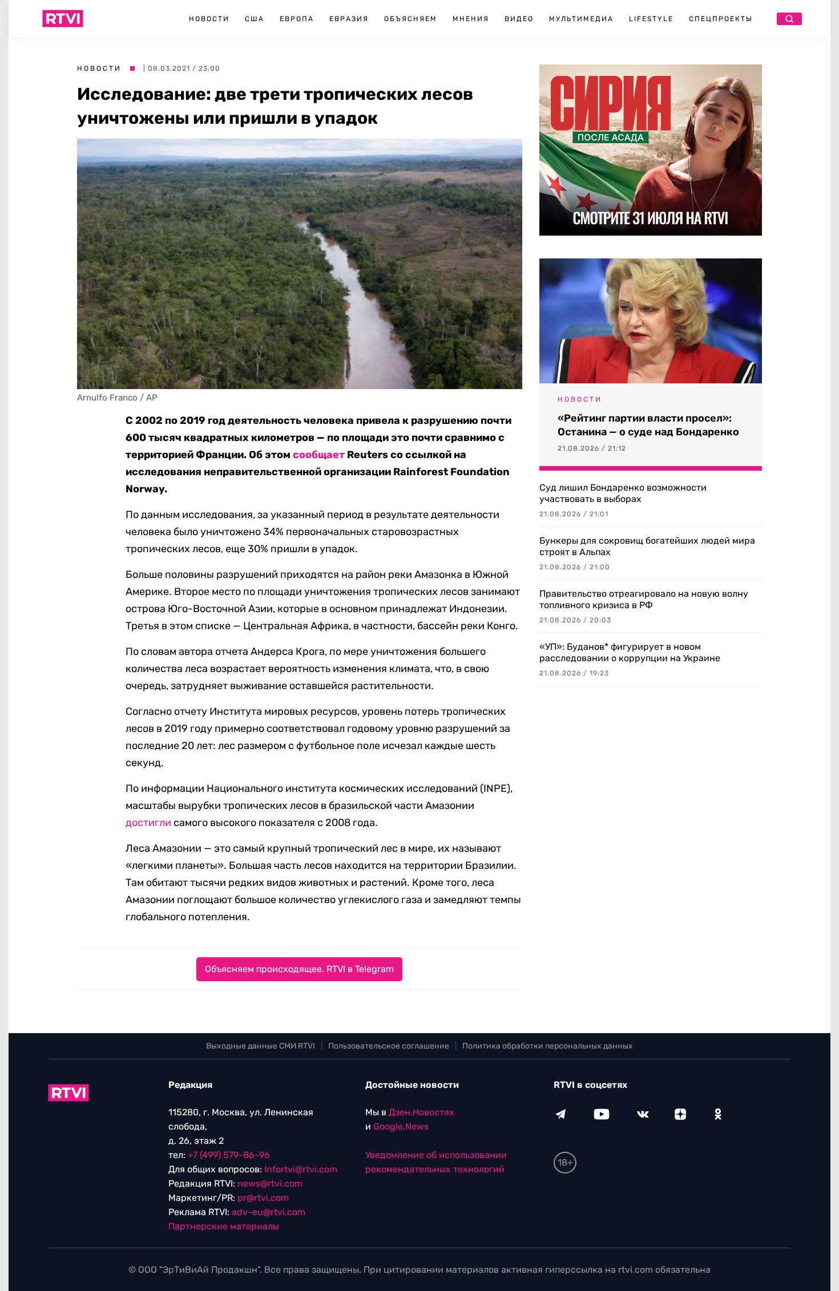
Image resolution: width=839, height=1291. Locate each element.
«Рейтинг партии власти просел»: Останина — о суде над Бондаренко (648, 425)
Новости (209, 19)
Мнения (471, 19)
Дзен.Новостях (421, 1112)
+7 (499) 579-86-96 (229, 1155)
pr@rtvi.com (263, 1197)
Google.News (401, 1126)
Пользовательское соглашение (388, 1046)
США (254, 19)
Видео (519, 19)
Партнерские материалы (223, 1226)
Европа (297, 19)
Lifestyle (651, 19)
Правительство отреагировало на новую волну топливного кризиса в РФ (643, 599)
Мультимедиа (581, 19)
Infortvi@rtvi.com (300, 1169)
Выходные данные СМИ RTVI (260, 1046)
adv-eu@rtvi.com (268, 1212)
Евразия (349, 19)
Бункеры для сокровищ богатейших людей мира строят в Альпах (647, 546)
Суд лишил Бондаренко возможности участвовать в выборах (623, 493)
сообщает (319, 454)
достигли (148, 822)
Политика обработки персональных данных (547, 1046)
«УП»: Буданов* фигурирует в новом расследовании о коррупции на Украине (629, 652)
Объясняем (410, 19)
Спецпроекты (721, 19)
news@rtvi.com (269, 1183)
